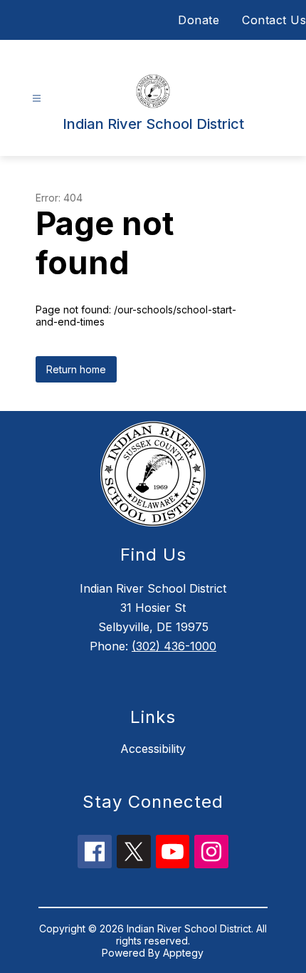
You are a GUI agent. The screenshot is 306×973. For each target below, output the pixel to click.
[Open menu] (36, 98)
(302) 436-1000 (174, 646)
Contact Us (274, 20)
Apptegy (183, 953)
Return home (76, 369)
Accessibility (153, 749)
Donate (198, 20)
